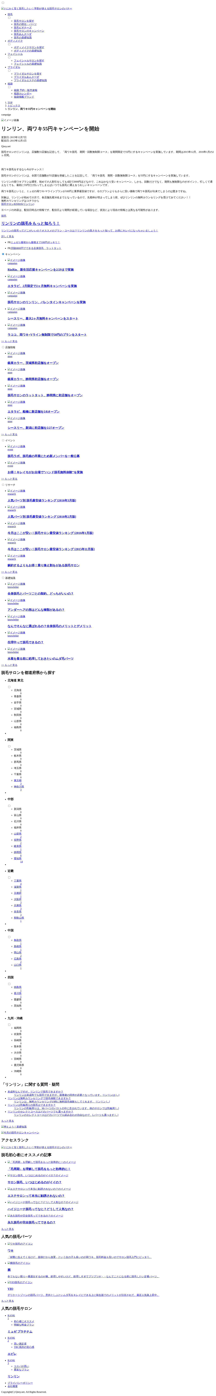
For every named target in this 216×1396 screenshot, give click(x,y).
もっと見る (7, 1120)
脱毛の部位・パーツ (25, 24)
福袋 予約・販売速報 (25, 90)
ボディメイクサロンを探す (29, 47)
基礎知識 (10, 578)
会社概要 (13, 1386)
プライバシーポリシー (20, 1383)
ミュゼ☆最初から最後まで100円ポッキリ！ (35, 242)
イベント (10, 440)
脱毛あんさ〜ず (23, 34)
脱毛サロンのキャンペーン (29, 31)
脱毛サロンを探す (24, 21)
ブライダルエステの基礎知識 (30, 80)
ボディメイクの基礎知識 (28, 50)
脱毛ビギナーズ (23, 27)
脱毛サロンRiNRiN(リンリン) (17, 204)
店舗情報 (10, 347)
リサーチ (10, 485)
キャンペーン (12, 254)
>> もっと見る (9, 341)
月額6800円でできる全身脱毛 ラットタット (36, 248)
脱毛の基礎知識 (23, 37)
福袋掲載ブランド (24, 96)
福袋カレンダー (23, 93)
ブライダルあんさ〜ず (26, 77)
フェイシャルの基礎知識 (28, 64)
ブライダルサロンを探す (28, 73)
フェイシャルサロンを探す (29, 60)
